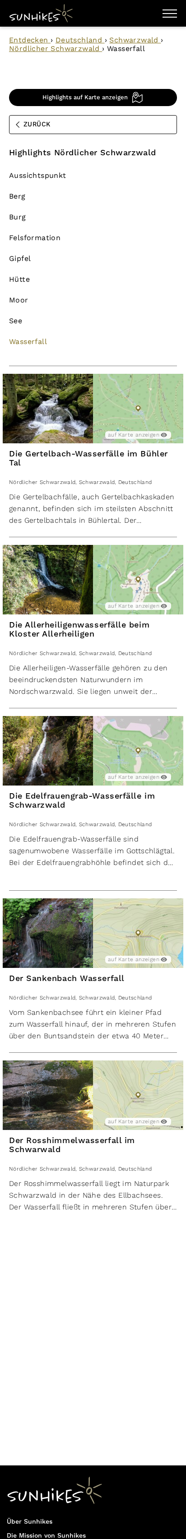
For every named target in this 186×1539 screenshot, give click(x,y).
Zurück (36, 125)
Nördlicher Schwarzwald (55, 48)
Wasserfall (28, 341)
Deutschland (80, 40)
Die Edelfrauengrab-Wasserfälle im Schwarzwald (82, 800)
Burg (17, 217)
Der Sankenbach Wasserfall (67, 978)
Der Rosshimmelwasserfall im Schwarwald (72, 1145)
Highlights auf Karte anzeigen (85, 97)
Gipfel (20, 258)
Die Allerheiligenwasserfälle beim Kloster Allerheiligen (79, 629)
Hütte (19, 279)
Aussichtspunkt (37, 175)
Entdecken (30, 40)
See (15, 320)
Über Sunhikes (29, 1521)
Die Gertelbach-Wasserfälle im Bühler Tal (88, 458)
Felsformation (34, 237)
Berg (17, 196)
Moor (18, 300)
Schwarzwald (135, 40)
